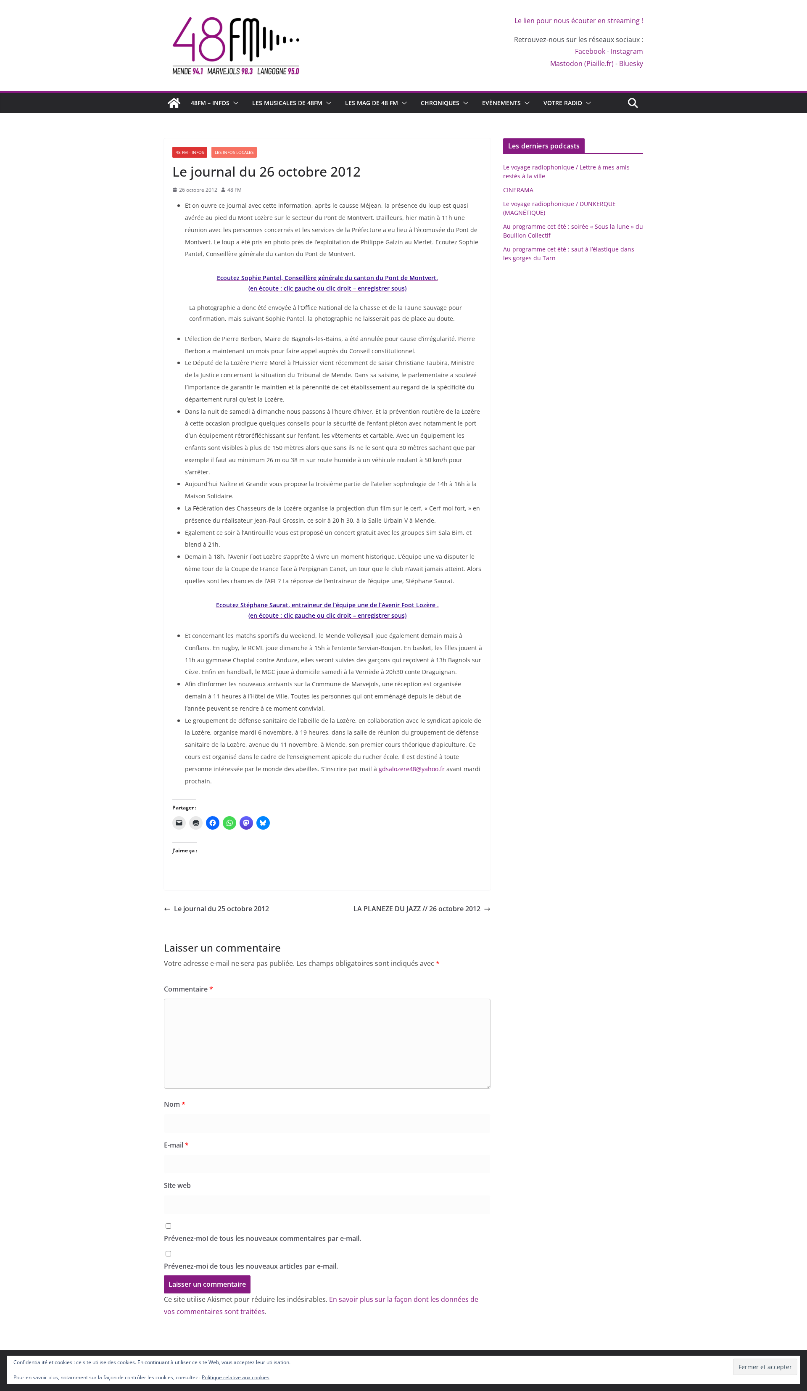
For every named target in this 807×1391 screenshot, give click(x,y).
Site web (177, 1185)
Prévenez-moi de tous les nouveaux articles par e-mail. (251, 1266)
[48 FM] (174, 103)
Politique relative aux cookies (235, 1377)
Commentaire (188, 989)
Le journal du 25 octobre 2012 (221, 908)
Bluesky (631, 63)
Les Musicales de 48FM (287, 103)
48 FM (234, 189)
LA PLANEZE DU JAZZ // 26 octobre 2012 (416, 908)
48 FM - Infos (190, 152)
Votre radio (562, 103)
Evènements (501, 103)
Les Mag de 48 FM (371, 103)
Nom (174, 1104)
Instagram (627, 51)
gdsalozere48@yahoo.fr (412, 769)
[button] (234, 103)
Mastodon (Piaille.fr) (582, 63)
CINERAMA (518, 190)
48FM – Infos (210, 103)
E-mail (176, 1145)
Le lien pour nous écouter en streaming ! (578, 20)
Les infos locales (234, 152)
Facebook (590, 51)
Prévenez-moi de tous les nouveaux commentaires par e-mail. (262, 1238)
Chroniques (440, 103)
